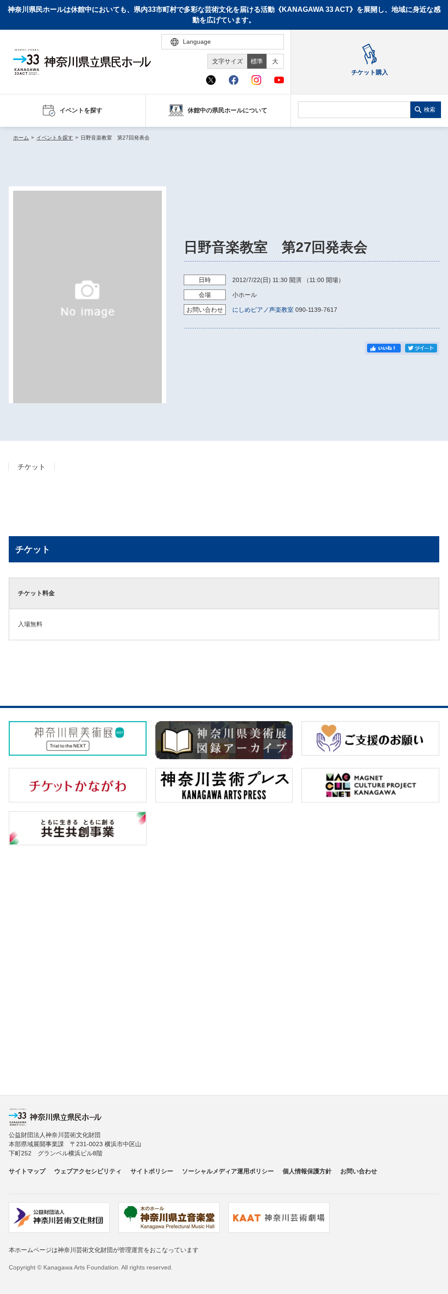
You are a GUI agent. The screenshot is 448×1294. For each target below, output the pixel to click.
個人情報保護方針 (307, 1171)
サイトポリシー (151, 1171)
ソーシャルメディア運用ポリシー (228, 1171)
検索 (429, 109)
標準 (257, 61)
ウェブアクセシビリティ (88, 1171)
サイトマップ (27, 1171)
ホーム (21, 138)
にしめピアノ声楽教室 (263, 309)
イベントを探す (54, 138)
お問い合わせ (358, 1171)
